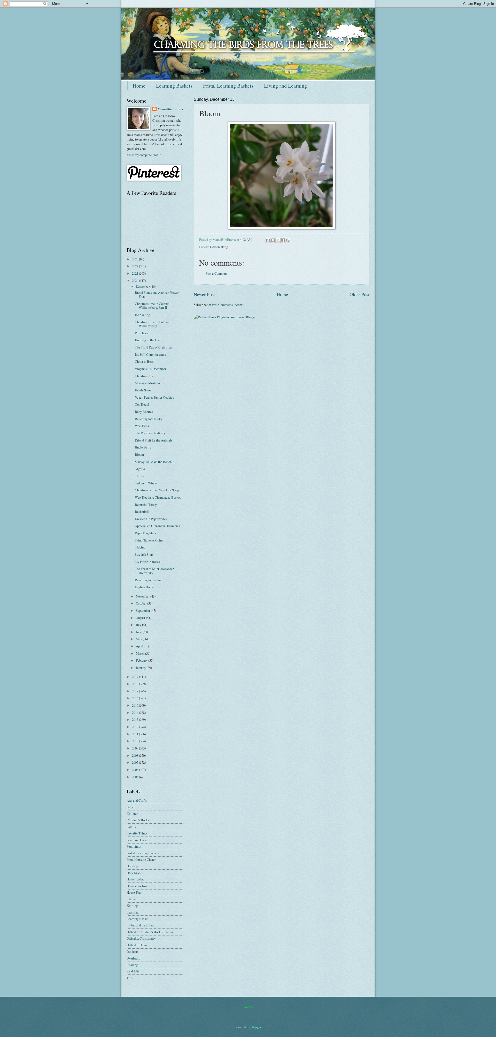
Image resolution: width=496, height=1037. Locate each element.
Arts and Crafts (137, 800)
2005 (135, 777)
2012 (135, 726)
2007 (135, 762)
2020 (135, 280)
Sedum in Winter (146, 483)
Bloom (139, 454)
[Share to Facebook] (282, 240)
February (142, 660)
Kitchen (132, 899)
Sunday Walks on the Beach (153, 461)
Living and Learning (285, 85)
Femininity (134, 846)
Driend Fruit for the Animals (153, 440)
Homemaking (219, 246)
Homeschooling (137, 886)
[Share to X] (278, 240)
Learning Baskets (174, 85)
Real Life (133, 971)
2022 (135, 266)
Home (139, 85)
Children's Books (138, 820)
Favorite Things (137, 833)
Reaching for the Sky (148, 418)
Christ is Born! (144, 361)
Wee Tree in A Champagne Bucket (158, 497)
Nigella (140, 468)
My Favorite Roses (147, 561)
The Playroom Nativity (150, 433)
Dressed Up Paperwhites (151, 518)
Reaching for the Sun (148, 580)
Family (131, 826)
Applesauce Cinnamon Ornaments (157, 525)
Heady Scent (143, 390)
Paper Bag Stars (145, 533)
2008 (135, 755)
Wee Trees (142, 425)
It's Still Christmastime (150, 354)
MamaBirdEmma (170, 109)
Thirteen (140, 476)
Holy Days (134, 872)
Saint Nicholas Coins (149, 540)
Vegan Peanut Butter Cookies (154, 397)
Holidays (132, 866)
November (143, 596)
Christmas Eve (144, 376)
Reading (132, 964)
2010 (135, 741)
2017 (135, 691)
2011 (135, 734)
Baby (130, 807)
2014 (135, 712)
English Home (144, 587)
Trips (130, 978)
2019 (135, 676)
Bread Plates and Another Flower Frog (157, 294)
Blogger (256, 1027)
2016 (135, 698)
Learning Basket (138, 918)
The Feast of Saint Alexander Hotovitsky (154, 570)
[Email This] (268, 240)
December (143, 286)
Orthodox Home (137, 945)
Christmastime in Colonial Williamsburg (153, 324)
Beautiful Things (146, 504)
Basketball (142, 511)
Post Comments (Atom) (227, 304)
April (140, 646)
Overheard (133, 958)
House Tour (134, 892)
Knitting (132, 905)
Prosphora (141, 333)
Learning (132, 912)
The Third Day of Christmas (153, 347)
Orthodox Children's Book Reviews (150, 932)
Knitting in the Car (147, 340)
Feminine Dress (137, 840)
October (141, 603)
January (141, 667)
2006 (135, 769)
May (139, 639)
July (139, 624)
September (143, 610)
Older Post (359, 294)
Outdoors (132, 951)
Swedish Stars (144, 554)
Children (132, 813)
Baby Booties (144, 411)
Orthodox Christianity (141, 938)
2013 (135, 719)
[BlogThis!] (273, 240)
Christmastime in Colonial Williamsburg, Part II (153, 305)
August (141, 617)
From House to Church (141, 859)
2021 (135, 273)
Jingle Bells (143, 447)
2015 (135, 705)
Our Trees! (142, 404)
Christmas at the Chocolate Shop (157, 490)
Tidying (140, 547)
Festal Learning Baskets (228, 85)
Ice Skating (142, 314)
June (139, 632)
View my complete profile (144, 154)
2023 (135, 259)
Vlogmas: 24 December (150, 368)
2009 (135, 748)
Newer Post (204, 294)
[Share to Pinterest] (287, 240)
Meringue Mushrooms (149, 383)
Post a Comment (217, 273)
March (140, 653)
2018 (135, 684)
